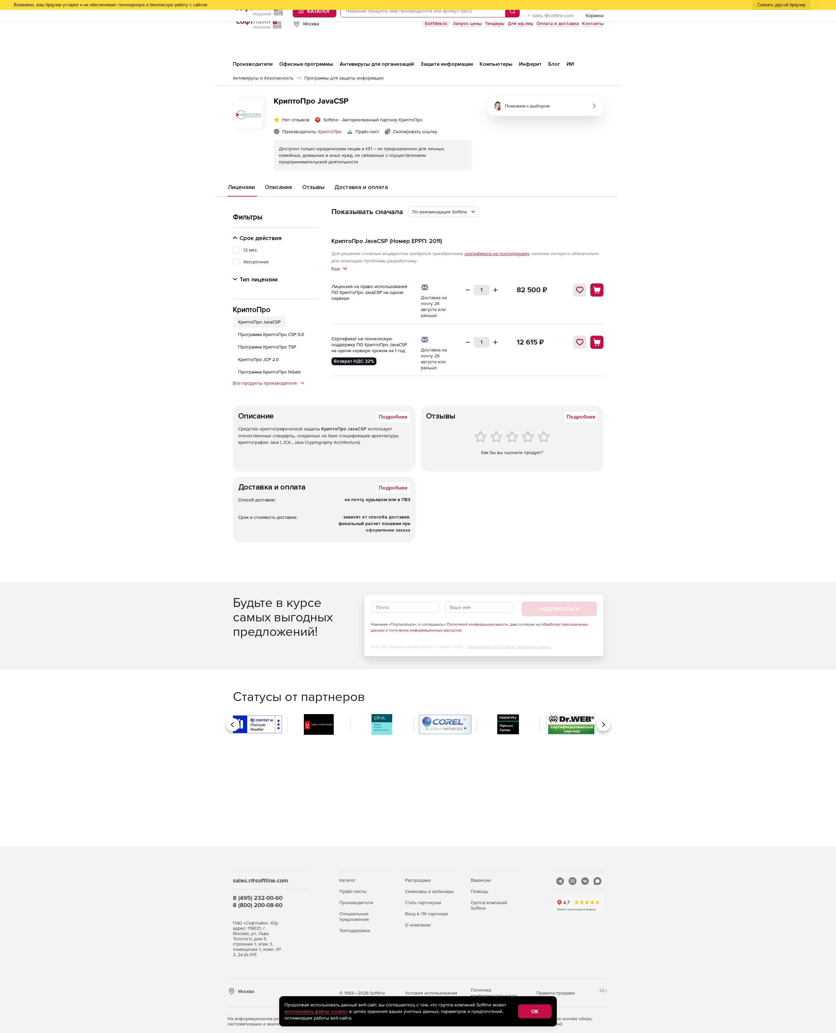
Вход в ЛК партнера (426, 913)
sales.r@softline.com (552, 15)
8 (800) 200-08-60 (257, 904)
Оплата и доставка (557, 23)
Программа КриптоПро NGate (269, 371)
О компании (418, 924)
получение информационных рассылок (425, 630)
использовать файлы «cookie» (316, 1011)
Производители (356, 902)
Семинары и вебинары (429, 891)
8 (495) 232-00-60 (257, 897)
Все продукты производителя (265, 383)
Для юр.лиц (520, 23)
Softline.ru (436, 23)
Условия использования (431, 993)
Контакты (592, 23)
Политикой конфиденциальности (477, 624)
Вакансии (481, 880)
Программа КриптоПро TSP (267, 346)
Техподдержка (354, 930)
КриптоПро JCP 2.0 (258, 359)
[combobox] (443, 211)
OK (534, 1011)
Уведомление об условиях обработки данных (509, 646)
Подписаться (559, 609)
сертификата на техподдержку (496, 253)
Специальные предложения (354, 916)
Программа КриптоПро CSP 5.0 (271, 334)
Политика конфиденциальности (494, 992)
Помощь (479, 891)
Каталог (347, 880)
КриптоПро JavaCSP (259, 321)
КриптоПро (330, 131)
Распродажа (418, 880)
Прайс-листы (353, 891)
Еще (335, 268)
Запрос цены (467, 23)
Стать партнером (423, 902)
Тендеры (494, 23)
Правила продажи (555, 993)
